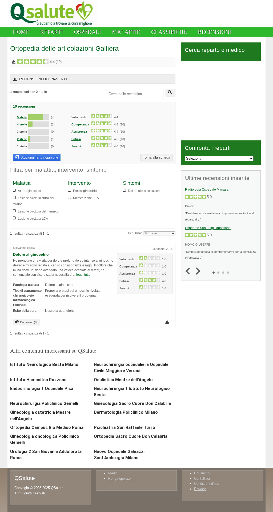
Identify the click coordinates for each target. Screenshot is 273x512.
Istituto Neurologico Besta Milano (44, 364)
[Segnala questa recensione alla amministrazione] (167, 322)
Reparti (51, 32)
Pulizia (76, 139)
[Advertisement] (221, 99)
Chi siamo (202, 473)
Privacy (200, 489)
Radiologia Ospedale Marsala (206, 189)
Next (196, 271)
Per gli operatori (120, 478)
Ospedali (87, 32)
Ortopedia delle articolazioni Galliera (64, 48)
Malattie (126, 32)
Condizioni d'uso (206, 484)
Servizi (76, 146)
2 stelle (22, 139)
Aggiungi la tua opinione (39, 157)
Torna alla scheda (156, 157)
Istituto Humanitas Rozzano (38, 379)
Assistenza (79, 131)
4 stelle (22, 124)
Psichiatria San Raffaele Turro (124, 427)
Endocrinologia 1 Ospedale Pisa (41, 388)
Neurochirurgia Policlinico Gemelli (44, 403)
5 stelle (22, 117)
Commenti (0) (29, 322)
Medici (113, 473)
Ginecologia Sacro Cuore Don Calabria (132, 403)
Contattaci (202, 478)
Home (21, 32)
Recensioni (214, 32)
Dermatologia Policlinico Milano (126, 412)
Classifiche (169, 32)
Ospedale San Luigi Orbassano (208, 228)
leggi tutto (83, 274)
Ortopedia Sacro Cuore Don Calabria (130, 436)
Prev (188, 271)
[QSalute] (52, 25)
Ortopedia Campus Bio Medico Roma (46, 427)
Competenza (80, 124)
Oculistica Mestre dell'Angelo (123, 379)
